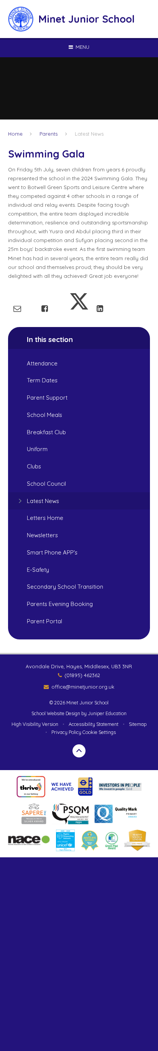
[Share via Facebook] (44, 308)
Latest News (89, 134)
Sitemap (137, 724)
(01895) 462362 (82, 675)
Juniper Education (107, 713)
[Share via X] (79, 308)
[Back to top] (79, 750)
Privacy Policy (66, 732)
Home (15, 134)
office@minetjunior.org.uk (82, 687)
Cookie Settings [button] (99, 732)
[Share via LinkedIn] (100, 308)
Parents (49, 134)
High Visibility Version (35, 724)
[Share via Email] (17, 308)
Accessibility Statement (93, 724)
